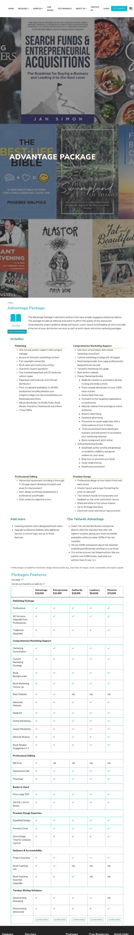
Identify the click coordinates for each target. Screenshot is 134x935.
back (11, 302)
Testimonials (65, 8)
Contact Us (95, 8)
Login (106, 8)
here (94, 560)
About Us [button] (80, 8)
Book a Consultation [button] (17, 331)
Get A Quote (119, 8)
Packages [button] (22, 8)
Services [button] (37, 8)
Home (11, 8)
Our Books (50, 8)
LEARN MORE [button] (42, 919)
